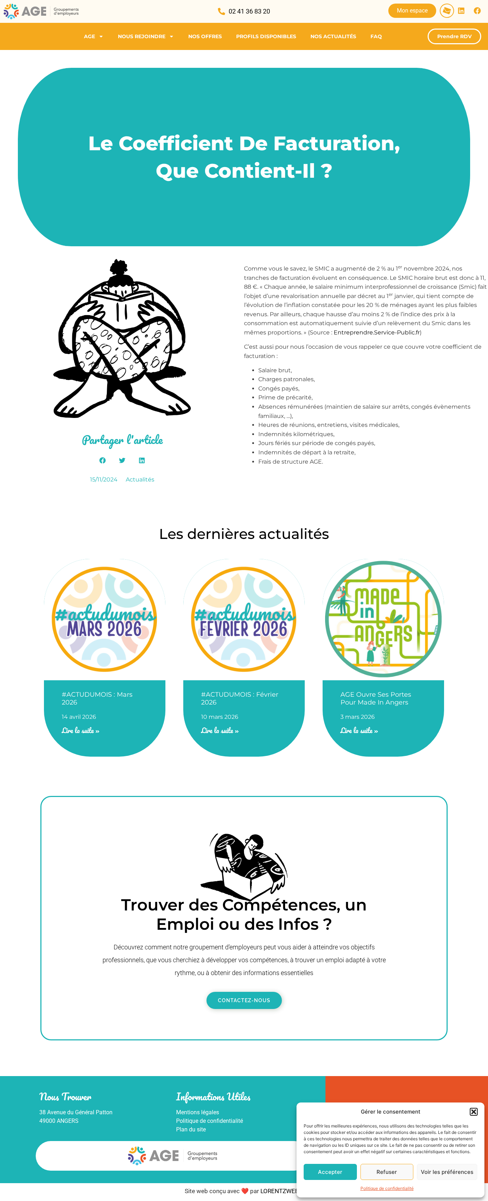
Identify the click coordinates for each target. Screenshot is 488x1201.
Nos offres (205, 36)
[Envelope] (447, 10)
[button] (473, 1111)
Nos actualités (333, 36)
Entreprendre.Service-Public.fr (377, 332)
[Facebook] (477, 11)
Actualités (140, 479)
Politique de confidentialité (387, 1188)
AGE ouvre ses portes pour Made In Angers (375, 698)
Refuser (387, 1172)
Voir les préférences (447, 1172)
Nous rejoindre (141, 36)
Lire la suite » (80, 730)
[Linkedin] (461, 11)
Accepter (330, 1172)
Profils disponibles (266, 36)
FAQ (376, 36)
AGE (89, 36)
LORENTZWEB (280, 1191)
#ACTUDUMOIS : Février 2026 (239, 698)
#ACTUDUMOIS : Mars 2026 (97, 698)
